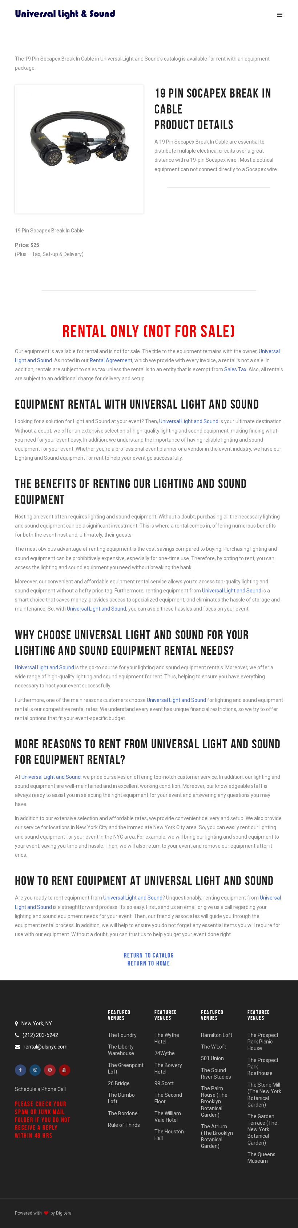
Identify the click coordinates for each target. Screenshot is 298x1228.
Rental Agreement (111, 360)
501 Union (212, 1058)
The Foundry (122, 1035)
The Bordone (123, 1113)
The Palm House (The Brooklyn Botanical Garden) (214, 1101)
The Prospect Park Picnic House (262, 1041)
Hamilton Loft (216, 1035)
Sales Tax (235, 369)
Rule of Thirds (124, 1125)
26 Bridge (119, 1083)
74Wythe (164, 1053)
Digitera (64, 1213)
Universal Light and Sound (188, 421)
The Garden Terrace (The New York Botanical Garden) (262, 1129)
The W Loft (213, 1047)
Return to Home (149, 963)
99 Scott (164, 1083)
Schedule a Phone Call (40, 1089)
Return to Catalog (149, 955)
